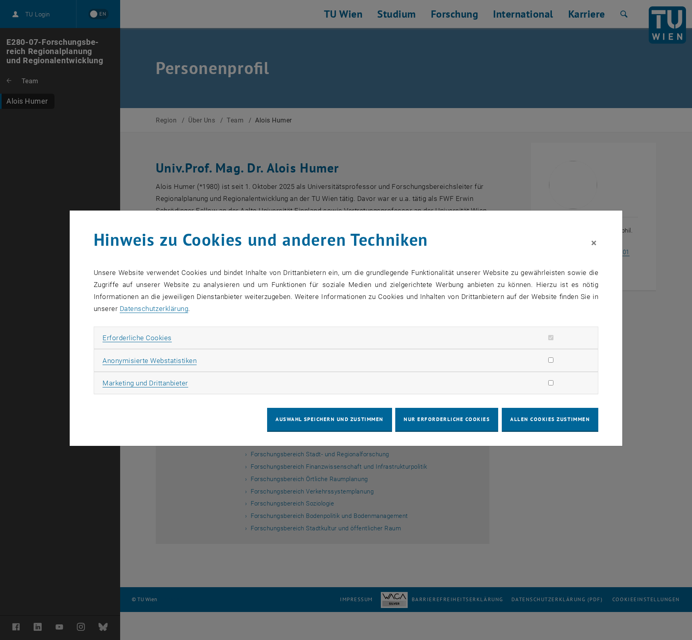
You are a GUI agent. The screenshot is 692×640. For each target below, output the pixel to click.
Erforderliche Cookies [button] (137, 338)
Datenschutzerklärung (154, 309)
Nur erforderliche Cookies (447, 419)
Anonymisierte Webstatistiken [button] (150, 361)
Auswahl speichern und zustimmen (329, 419)
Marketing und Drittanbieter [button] (145, 383)
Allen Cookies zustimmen (550, 419)
